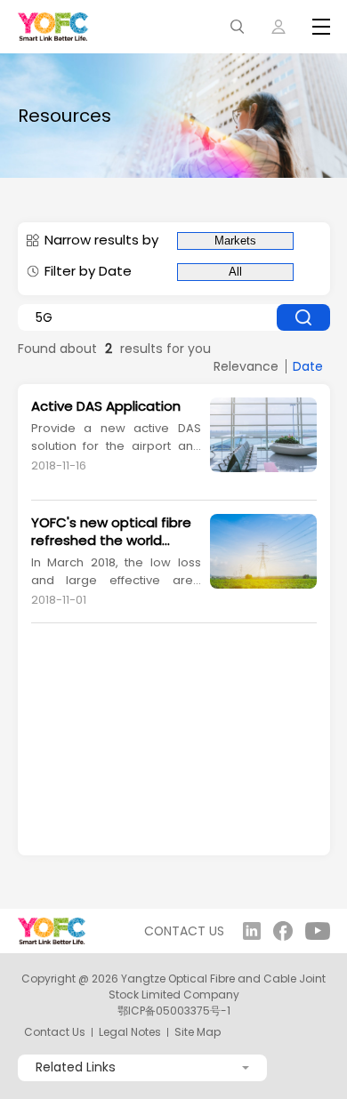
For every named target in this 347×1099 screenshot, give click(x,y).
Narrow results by (101, 240)
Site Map (197, 1032)
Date (308, 366)
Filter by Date (88, 271)
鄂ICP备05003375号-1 (173, 1010)
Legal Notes (130, 1032)
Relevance (246, 366)
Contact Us (54, 1032)
